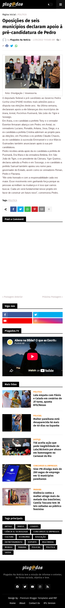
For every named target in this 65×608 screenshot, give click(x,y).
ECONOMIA (24, 537)
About (22, 603)
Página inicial (9, 15)
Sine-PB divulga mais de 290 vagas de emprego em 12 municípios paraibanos (47, 473)
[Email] (42, 209)
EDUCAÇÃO (40, 537)
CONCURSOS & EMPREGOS (46, 531)
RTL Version (49, 603)
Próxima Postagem (51, 297)
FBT (55, 598)
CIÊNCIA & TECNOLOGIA (16, 531)
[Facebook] (7, 45)
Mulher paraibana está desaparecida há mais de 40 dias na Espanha (46, 422)
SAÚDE (8, 552)
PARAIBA (22, 547)
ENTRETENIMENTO (13, 542)
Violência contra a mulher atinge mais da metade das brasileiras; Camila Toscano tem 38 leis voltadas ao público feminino (47, 501)
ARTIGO (8, 526)
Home (13, 603)
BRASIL (21, 526)
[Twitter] (11, 45)
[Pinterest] (35, 209)
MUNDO (8, 547)
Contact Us (34, 603)
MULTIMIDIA (48, 542)
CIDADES (34, 526)
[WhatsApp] (16, 45)
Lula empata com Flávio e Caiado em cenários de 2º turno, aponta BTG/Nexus (47, 400)
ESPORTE (32, 542)
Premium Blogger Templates (34, 598)
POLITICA (22, 15)
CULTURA (9, 537)
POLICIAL (36, 547)
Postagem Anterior (13, 297)
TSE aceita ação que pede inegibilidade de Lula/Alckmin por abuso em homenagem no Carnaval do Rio (47, 449)
